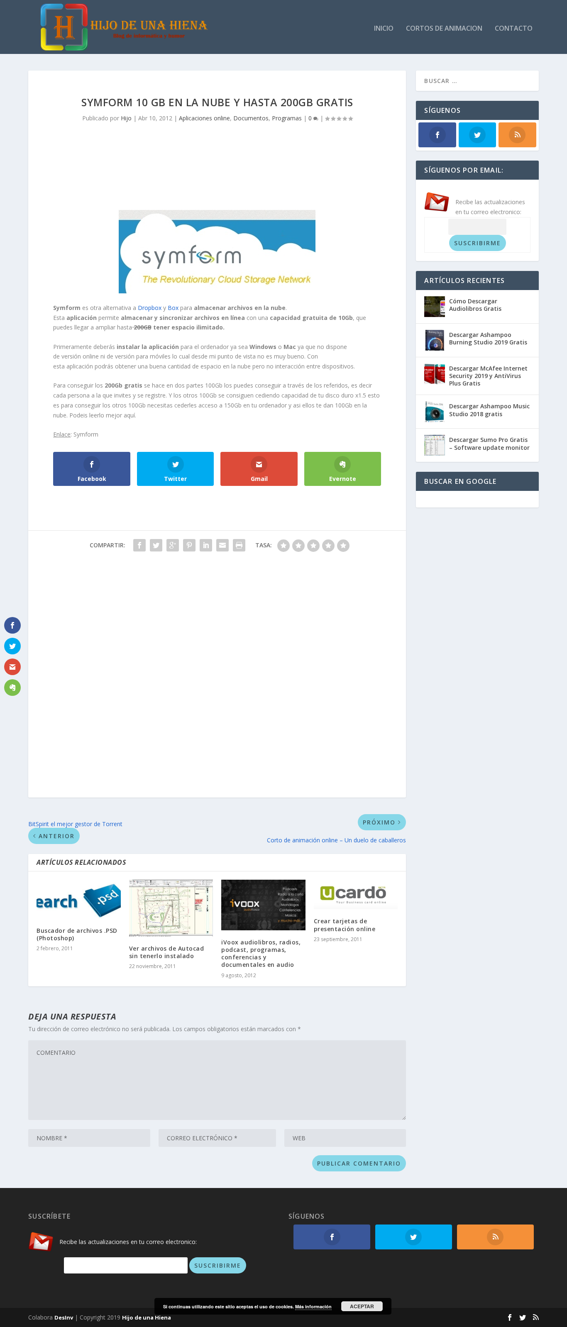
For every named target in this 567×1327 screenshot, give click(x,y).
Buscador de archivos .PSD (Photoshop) (77, 934)
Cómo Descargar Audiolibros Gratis (475, 304)
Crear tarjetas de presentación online (345, 924)
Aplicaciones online (204, 118)
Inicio (383, 29)
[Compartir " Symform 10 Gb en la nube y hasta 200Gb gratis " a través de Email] (222, 545)
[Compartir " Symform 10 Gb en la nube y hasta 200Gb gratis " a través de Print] (239, 545)
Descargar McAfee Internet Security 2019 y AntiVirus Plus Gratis (488, 375)
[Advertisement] (217, 166)
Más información (313, 1306)
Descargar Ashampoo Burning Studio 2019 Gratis (488, 338)
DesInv (63, 1317)
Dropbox (149, 308)
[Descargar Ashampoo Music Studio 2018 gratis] (434, 411)
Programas (287, 118)
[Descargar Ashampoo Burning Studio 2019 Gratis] (434, 340)
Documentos (251, 118)
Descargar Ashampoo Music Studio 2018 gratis (489, 409)
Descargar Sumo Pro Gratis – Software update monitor (489, 443)
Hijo (126, 118)
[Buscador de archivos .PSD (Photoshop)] (79, 899)
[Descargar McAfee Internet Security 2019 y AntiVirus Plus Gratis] (434, 373)
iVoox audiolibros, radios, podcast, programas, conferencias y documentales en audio (261, 953)
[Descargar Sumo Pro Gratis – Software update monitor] (434, 445)
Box (173, 308)
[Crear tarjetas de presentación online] (356, 894)
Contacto (514, 29)
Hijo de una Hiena (146, 1317)
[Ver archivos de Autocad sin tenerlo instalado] (171, 908)
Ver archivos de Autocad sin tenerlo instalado (166, 952)
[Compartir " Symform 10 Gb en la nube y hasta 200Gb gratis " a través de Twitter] (156, 545)
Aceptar (362, 1306)
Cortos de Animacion (444, 29)
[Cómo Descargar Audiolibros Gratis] (434, 306)
